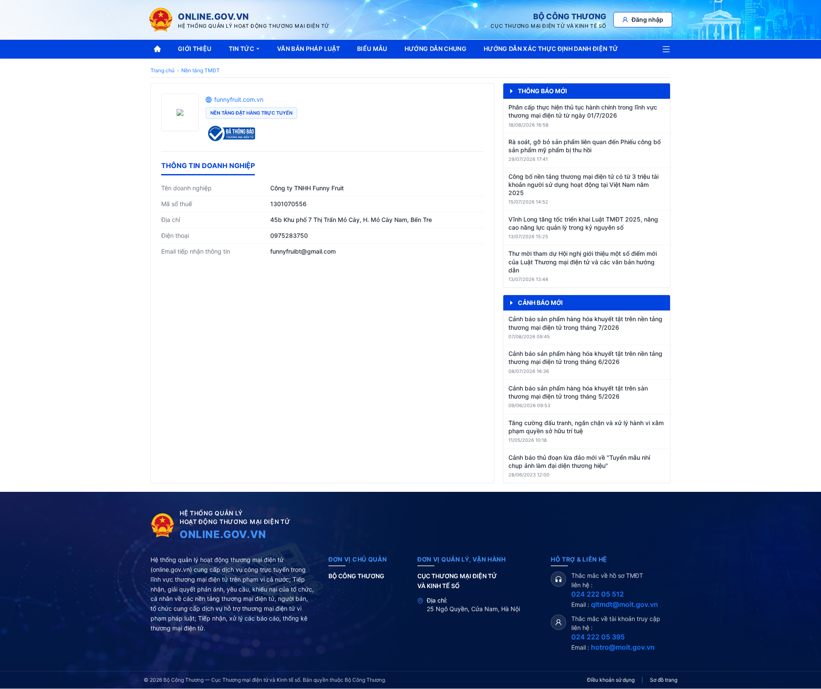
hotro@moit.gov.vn (623, 647)
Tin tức (241, 48)
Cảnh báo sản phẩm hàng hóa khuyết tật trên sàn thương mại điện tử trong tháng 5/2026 (578, 392)
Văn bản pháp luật (308, 48)
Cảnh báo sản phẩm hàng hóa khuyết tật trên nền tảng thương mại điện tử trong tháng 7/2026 (585, 323)
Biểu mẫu (372, 48)
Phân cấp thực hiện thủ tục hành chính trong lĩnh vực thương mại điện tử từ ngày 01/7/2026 (582, 111)
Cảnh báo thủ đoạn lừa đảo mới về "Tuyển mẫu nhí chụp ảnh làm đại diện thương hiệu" (579, 461)
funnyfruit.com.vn (238, 99)
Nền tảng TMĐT (200, 70)
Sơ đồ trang (663, 680)
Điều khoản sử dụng (611, 680)
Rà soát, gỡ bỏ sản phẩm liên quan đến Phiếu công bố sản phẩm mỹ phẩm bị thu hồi (584, 146)
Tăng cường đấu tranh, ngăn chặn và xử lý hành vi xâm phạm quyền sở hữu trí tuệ (586, 427)
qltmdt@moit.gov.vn (624, 604)
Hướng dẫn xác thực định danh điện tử (551, 48)
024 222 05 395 (598, 637)
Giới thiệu (195, 48)
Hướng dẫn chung (436, 48)
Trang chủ (162, 70)
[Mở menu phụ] (666, 49)
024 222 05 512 (597, 594)
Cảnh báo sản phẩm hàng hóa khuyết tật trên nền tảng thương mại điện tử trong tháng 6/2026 (585, 357)
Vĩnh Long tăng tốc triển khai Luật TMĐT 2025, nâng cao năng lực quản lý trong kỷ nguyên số (583, 223)
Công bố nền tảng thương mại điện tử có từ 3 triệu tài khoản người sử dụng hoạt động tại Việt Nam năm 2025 (583, 185)
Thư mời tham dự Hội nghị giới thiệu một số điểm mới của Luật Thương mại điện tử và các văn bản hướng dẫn (582, 262)
